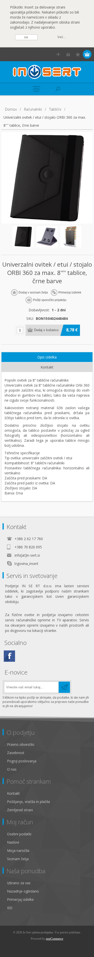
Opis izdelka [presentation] (47, 357)
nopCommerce (54, 938)
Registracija (58, 54)
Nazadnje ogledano (23, 891)
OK (26, 37)
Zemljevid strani (20, 809)
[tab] (47, 357)
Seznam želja (18, 858)
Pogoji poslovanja (21, 761)
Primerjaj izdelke (20, 899)
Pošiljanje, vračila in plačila (28, 801)
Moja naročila (18, 850)
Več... (61, 37)
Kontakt (13, 793)
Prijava (68, 54)
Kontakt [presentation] (47, 367)
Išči (9, 907)
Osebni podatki (19, 834)
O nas (12, 769)
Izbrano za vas (19, 882)
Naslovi (13, 842)
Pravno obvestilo (20, 744)
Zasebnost (15, 752)
